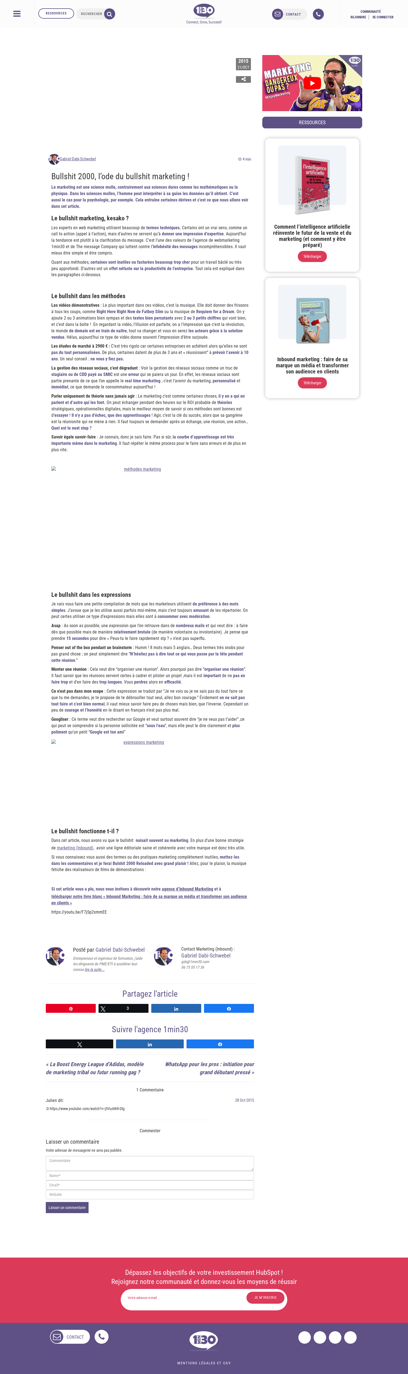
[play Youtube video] (312, 83)
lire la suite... (95, 969)
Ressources (56, 13)
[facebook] (304, 1337)
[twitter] (320, 1337)
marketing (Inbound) (75, 848)
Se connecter (383, 17)
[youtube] (350, 1337)
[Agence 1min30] (204, 13)
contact (293, 14)
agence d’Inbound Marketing (187, 889)
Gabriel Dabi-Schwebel (78, 158)
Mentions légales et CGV (204, 1363)
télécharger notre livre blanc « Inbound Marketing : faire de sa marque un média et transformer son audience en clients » (149, 900)
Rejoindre (358, 17)
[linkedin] (335, 1337)
